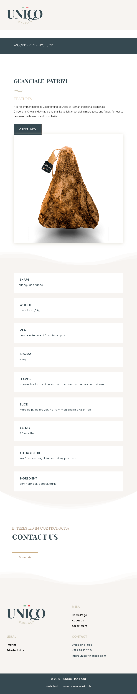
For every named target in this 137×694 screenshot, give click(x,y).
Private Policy (15, 650)
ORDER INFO (27, 129)
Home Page (79, 615)
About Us (78, 620)
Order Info (25, 557)
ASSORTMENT (24, 45)
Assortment (79, 626)
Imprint (11, 645)
